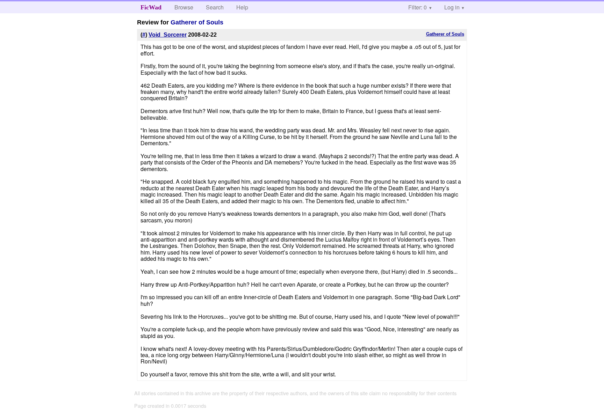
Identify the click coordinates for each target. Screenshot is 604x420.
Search (215, 7)
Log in (452, 7)
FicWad (151, 7)
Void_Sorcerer (168, 35)
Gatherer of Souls (197, 22)
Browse (183, 7)
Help (242, 7)
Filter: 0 (417, 7)
